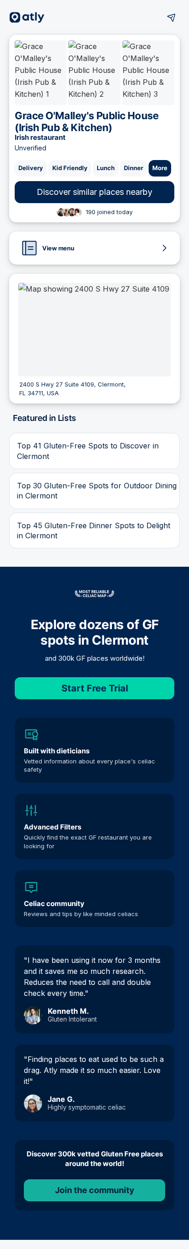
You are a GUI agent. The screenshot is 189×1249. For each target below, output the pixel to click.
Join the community (94, 1190)
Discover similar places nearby (94, 192)
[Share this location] (171, 17)
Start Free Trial (94, 688)
